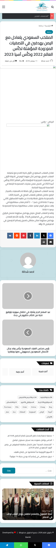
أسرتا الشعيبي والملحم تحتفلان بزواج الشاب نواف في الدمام (29, 515)
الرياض (42, 412)
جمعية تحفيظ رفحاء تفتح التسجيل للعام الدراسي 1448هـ (29, 436)
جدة (14, 412)
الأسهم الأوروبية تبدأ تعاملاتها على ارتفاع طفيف (33, 452)
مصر (7, 412)
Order (25, 407)
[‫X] (44, 235)
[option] (28, 504)
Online (33, 407)
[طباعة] (44, 242)
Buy (50, 407)
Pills (17, 407)
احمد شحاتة (45, 61)
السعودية (32, 412)
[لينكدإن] (37, 235)
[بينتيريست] (23, 235)
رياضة (41, 25)
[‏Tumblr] (30, 235)
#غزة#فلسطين (11, 402)
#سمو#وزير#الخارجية (45, 402)
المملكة (22, 412)
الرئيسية (48, 25)
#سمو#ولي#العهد (27, 402)
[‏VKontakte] (10, 235)
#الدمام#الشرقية (46, 397)
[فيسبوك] (50, 235)
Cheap (42, 407)
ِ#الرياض (49, 416)
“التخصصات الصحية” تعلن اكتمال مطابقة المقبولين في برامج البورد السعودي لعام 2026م (28, 446)
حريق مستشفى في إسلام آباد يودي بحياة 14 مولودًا (31, 456)
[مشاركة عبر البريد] (50, 242)
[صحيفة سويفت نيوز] (42, 6)
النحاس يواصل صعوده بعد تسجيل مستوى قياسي (32, 440)
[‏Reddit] (17, 235)
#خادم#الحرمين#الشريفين (27, 397)
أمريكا (50, 412)
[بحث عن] (52, 8)
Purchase (7, 407)
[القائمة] (3, 8)
